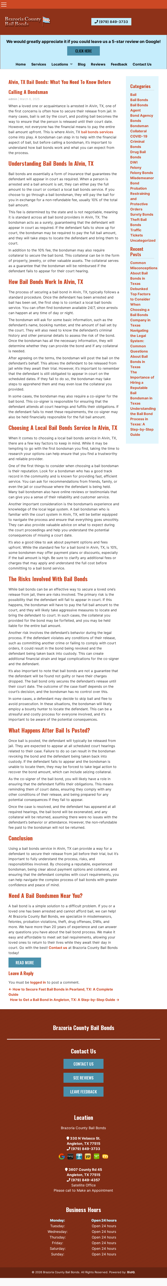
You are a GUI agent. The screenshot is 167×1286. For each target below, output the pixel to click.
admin (12, 99)
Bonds (135, 120)
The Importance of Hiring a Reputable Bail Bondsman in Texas (142, 387)
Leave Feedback (83, 1091)
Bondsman (139, 126)
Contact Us (142, 64)
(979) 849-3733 (113, 22)
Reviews (98, 64)
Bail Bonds (139, 100)
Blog (81, 64)
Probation (138, 188)
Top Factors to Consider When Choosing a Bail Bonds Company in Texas (140, 309)
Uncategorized (142, 240)
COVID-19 (138, 136)
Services (38, 64)
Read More (25, 962)
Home (21, 64)
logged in (38, 982)
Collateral (138, 131)
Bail (133, 94)
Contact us (58, 947)
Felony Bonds (141, 173)
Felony (135, 167)
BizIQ (131, 1272)
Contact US (83, 1064)
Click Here (83, 51)
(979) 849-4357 (85, 1180)
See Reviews (83, 1078)
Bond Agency (141, 115)
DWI (133, 162)
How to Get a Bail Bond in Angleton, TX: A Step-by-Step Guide (64, 999)
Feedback (119, 64)
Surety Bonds (141, 214)
